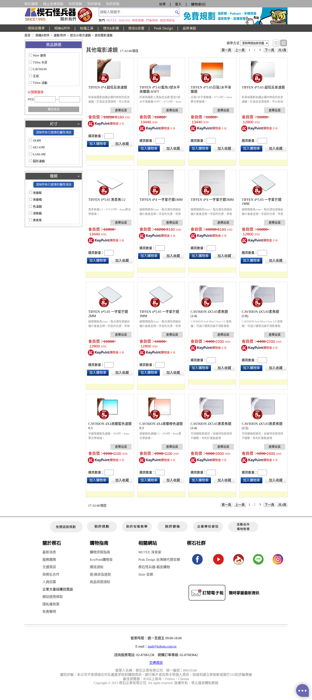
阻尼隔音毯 (167, 20)
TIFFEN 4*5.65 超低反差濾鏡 (263, 87)
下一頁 (269, 50)
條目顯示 (276, 43)
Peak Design (163, 28)
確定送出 (54, 109)
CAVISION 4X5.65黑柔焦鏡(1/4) (211, 426)
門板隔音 (152, 20)
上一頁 (240, 50)
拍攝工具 (86, 28)
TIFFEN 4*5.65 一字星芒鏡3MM (159, 314)
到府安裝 (112, 3)
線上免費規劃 (53, 3)
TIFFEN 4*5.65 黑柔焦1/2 (106, 199)
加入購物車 (97, 144)
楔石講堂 (31, 3)
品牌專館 (189, 28)
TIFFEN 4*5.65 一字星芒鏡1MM (261, 202)
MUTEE (111, 20)
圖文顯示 (284, 43)
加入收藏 (122, 144)
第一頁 (226, 50)
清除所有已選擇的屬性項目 (54, 132)
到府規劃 (75, 3)
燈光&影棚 (111, 28)
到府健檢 (94, 3)
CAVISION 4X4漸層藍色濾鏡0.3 (110, 426)
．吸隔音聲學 (34, 28)
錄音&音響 (136, 28)
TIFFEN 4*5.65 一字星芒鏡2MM (108, 314)
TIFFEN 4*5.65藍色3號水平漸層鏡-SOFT (159, 89)
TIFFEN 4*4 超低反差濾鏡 (107, 87)
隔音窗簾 (138, 20)
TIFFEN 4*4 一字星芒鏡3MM (212, 199)
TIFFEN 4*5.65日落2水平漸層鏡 (211, 89)
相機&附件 (62, 28)
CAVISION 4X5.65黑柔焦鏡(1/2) (262, 426)
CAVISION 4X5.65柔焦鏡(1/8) (260, 314)
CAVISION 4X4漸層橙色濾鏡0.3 (161, 426)
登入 (178, 4)
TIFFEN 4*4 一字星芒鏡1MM (161, 199)
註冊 (162, 4)
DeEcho (124, 20)
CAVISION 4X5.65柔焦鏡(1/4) (209, 314)
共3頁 (282, 50)
